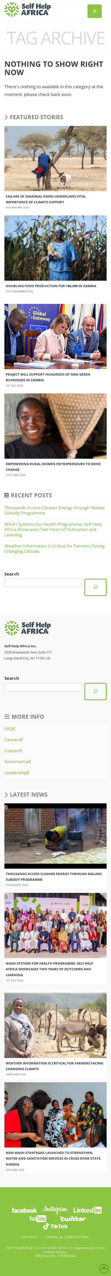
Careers (12, 739)
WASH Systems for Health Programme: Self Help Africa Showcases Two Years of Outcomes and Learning (53, 529)
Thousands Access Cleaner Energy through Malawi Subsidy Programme (54, 510)
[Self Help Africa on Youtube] (37, 1218)
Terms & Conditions (67, 1237)
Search (11, 574)
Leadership (15, 772)
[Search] (95, 587)
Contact (12, 750)
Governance (16, 761)
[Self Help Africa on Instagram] (55, 1210)
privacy (30, 1237)
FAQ (8, 728)
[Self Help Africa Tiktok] (55, 1226)
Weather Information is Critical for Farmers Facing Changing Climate (54, 548)
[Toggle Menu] (95, 11)
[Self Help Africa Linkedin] (86, 1210)
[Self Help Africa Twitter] (73, 1218)
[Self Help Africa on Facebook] (24, 1210)
